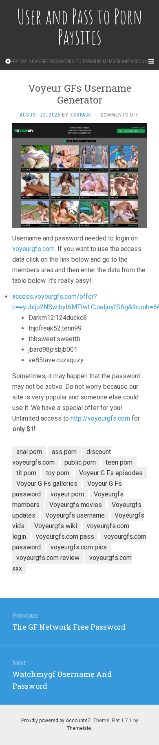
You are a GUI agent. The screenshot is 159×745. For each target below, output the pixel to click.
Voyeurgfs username (75, 515)
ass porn (64, 452)
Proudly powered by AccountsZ (56, 720)
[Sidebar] (8, 61)
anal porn (29, 452)
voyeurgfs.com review (48, 558)
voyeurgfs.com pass (65, 536)
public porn (80, 462)
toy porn (57, 473)
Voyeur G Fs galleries (46, 483)
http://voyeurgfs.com (100, 418)
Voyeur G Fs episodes (111, 473)
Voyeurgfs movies (75, 505)
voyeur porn (67, 494)
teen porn (119, 462)
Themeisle (79, 728)
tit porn (26, 473)
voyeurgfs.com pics (79, 547)
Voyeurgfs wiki (55, 526)
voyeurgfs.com (33, 249)
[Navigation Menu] (151, 61)
